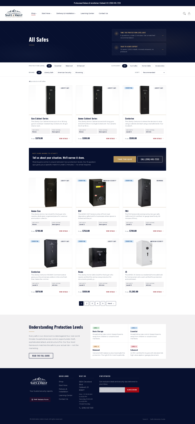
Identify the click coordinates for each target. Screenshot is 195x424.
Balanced (69, 66)
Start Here (63, 385)
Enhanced (80, 66)
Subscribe (132, 390)
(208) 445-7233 (87, 408)
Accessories (159, 66)
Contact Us (63, 399)
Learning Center (65, 395)
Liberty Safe (48, 72)
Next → (111, 303)
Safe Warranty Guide (157, 419)
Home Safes (146, 66)
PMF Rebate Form (41, 399)
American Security (64, 72)
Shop (61, 382)
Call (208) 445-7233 (150, 159)
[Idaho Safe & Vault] (39, 381)
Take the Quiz (125, 159)
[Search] (184, 13)
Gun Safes (133, 66)
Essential (58, 66)
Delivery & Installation (63, 390)
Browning (79, 72)
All (49, 66)
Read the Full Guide (41, 355)
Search (145, 419)
